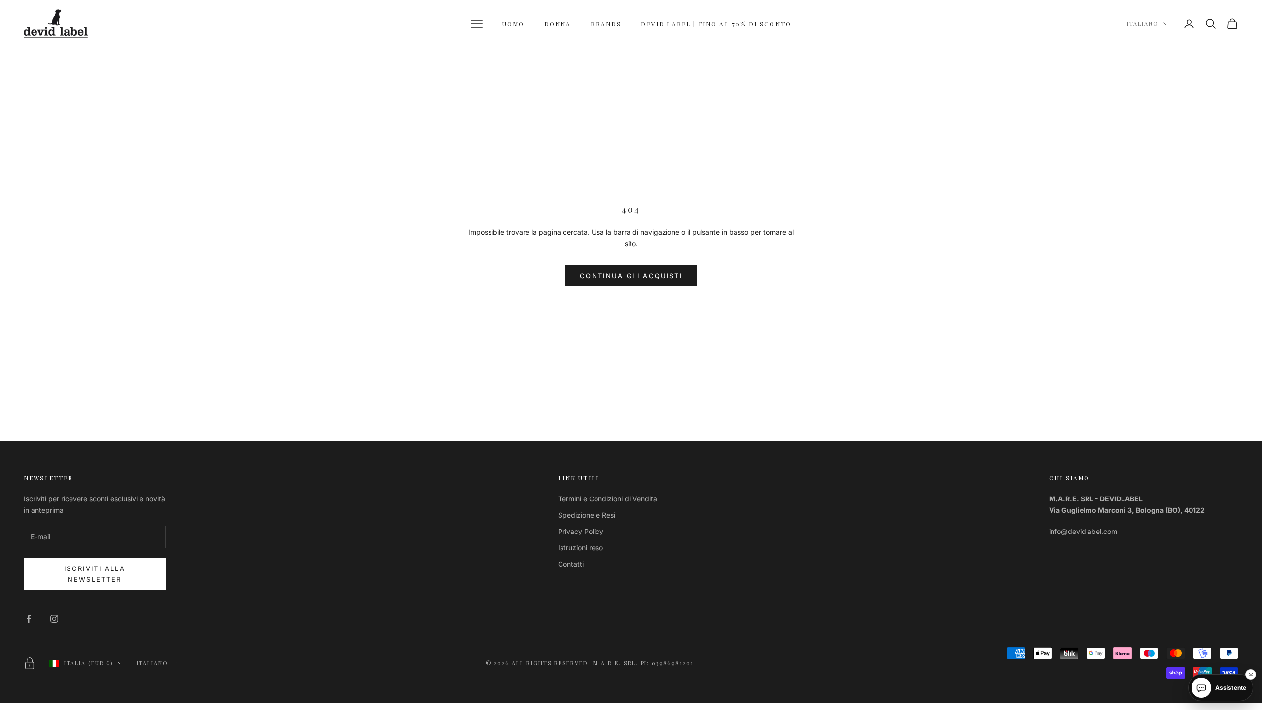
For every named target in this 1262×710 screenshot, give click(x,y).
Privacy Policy (580, 531)
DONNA (557, 24)
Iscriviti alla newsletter (94, 574)
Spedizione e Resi (586, 515)
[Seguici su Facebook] (29, 619)
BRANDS (606, 24)
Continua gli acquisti (631, 276)
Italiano (1142, 23)
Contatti (571, 564)
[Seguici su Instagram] (54, 619)
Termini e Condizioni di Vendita (607, 499)
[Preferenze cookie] (29, 663)
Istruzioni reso (580, 547)
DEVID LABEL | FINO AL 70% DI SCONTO (716, 24)
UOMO (513, 24)
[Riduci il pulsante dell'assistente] (1250, 674)
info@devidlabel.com (1083, 531)
